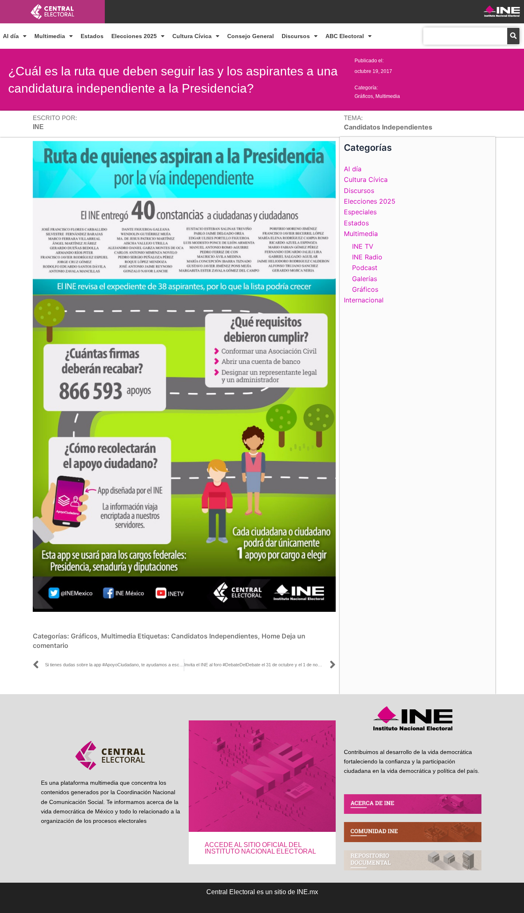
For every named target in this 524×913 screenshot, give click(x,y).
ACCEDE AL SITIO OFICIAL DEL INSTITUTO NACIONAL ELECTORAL (260, 848)
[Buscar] (513, 36)
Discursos (296, 36)
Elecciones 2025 (134, 36)
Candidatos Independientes (214, 636)
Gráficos (364, 96)
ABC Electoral (344, 36)
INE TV (362, 246)
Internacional (364, 300)
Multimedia (49, 36)
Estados (92, 36)
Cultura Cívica (192, 36)
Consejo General (250, 36)
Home (271, 636)
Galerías (364, 279)
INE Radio (367, 257)
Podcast (364, 267)
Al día (11, 36)
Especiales (360, 212)
